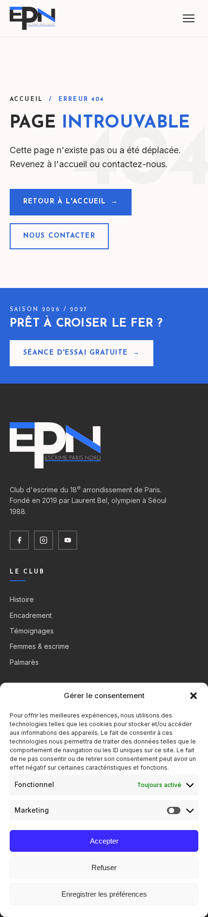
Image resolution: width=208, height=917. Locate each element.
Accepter (104, 841)
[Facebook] (19, 540)
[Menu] (188, 18)
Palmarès (24, 662)
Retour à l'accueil (70, 201)
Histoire (22, 599)
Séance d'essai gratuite (81, 353)
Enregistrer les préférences (104, 894)
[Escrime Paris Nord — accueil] (33, 18)
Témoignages (32, 631)
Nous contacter (59, 236)
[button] (193, 696)
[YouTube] (67, 540)
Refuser (104, 867)
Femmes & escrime (39, 646)
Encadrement (31, 615)
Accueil (26, 99)
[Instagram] (43, 540)
